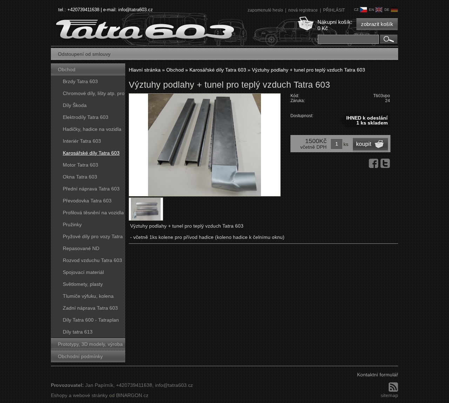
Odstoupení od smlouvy (84, 54)
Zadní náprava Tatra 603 (90, 308)
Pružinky (72, 224)
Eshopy (59, 395)
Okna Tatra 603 (80, 177)
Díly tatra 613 (78, 332)
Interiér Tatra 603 (82, 141)
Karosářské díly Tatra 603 (91, 153)
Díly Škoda (75, 105)
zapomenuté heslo (266, 10)
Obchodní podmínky (80, 356)
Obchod (66, 69)
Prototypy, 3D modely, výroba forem (90, 345)
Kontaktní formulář (377, 374)
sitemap (389, 395)
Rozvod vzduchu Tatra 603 (92, 260)
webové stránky (90, 395)
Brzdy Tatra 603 (80, 81)
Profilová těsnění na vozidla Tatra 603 (93, 214)
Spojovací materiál (83, 272)
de (386, 10)
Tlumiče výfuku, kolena (88, 296)
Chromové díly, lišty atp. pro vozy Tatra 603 (94, 94)
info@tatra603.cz (135, 9)
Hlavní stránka (145, 70)
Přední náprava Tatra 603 (91, 189)
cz (356, 10)
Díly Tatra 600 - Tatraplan (91, 320)
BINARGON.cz (132, 395)
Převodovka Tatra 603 (87, 200)
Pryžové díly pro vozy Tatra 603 (93, 238)
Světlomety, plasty (83, 284)
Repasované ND (81, 248)
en (371, 10)
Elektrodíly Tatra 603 (85, 117)
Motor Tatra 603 (80, 165)
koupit (363, 144)
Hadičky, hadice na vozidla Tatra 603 (92, 130)
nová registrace (303, 10)
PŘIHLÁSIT (334, 10)
